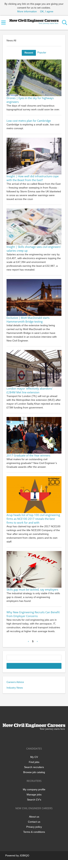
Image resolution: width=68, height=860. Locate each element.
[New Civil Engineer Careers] (34, 21)
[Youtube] (46, 738)
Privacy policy (34, 826)
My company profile (34, 789)
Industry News (15, 687)
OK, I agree (46, 11)
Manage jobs (34, 794)
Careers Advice (15, 682)
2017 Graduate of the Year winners (28, 455)
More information (27, 11)
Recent (28, 52)
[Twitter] (28, 738)
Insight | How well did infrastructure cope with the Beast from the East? (33, 178)
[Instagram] (40, 738)
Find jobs (34, 762)
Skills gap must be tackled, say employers (32, 589)
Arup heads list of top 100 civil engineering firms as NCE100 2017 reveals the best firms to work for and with (33, 519)
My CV (34, 756)
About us (34, 816)
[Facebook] (22, 738)
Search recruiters (34, 767)
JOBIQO (24, 855)
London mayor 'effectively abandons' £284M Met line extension (30, 390)
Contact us (34, 821)
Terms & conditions (34, 831)
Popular (41, 52)
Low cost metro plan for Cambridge (29, 121)
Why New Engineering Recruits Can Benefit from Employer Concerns (33, 614)
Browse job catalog (34, 772)
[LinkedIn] (34, 738)
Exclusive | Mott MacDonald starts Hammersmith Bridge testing (28, 319)
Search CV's (34, 799)
